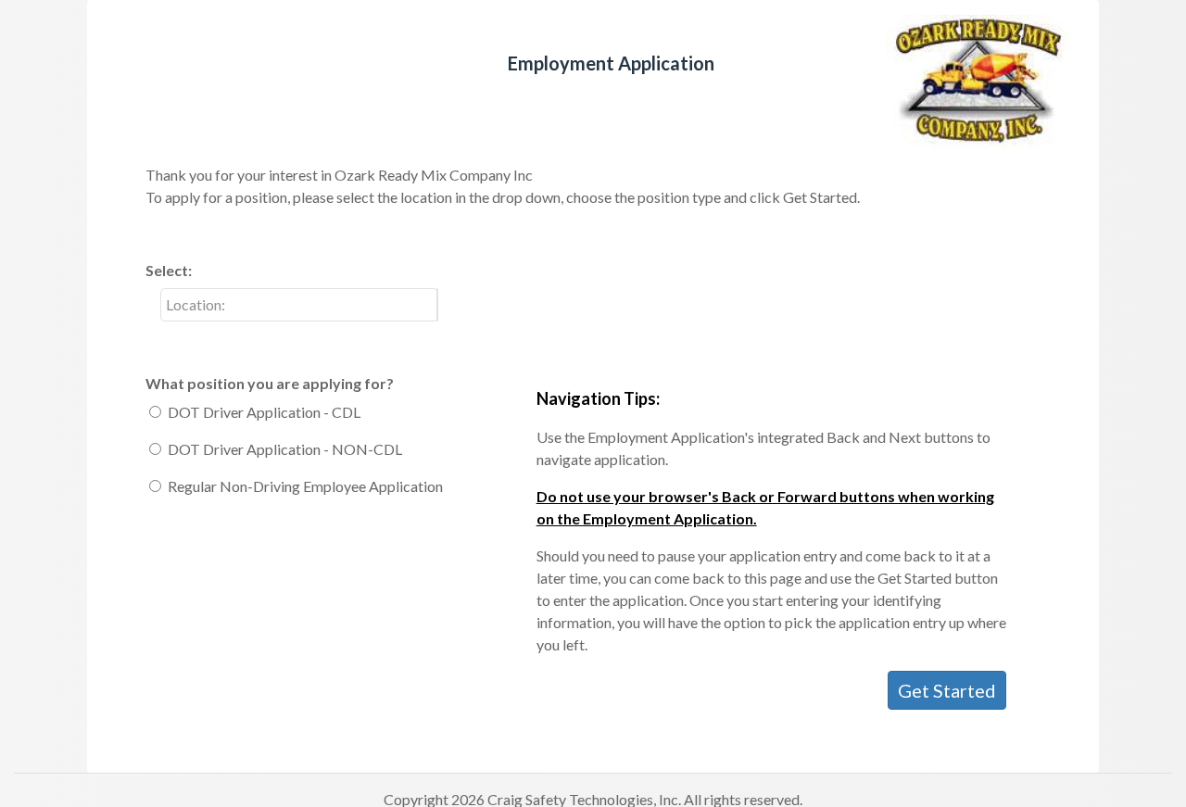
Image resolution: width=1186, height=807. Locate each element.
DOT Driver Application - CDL (264, 412)
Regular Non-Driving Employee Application (305, 486)
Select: (168, 270)
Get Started (947, 690)
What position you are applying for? (269, 383)
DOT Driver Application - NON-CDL (285, 449)
